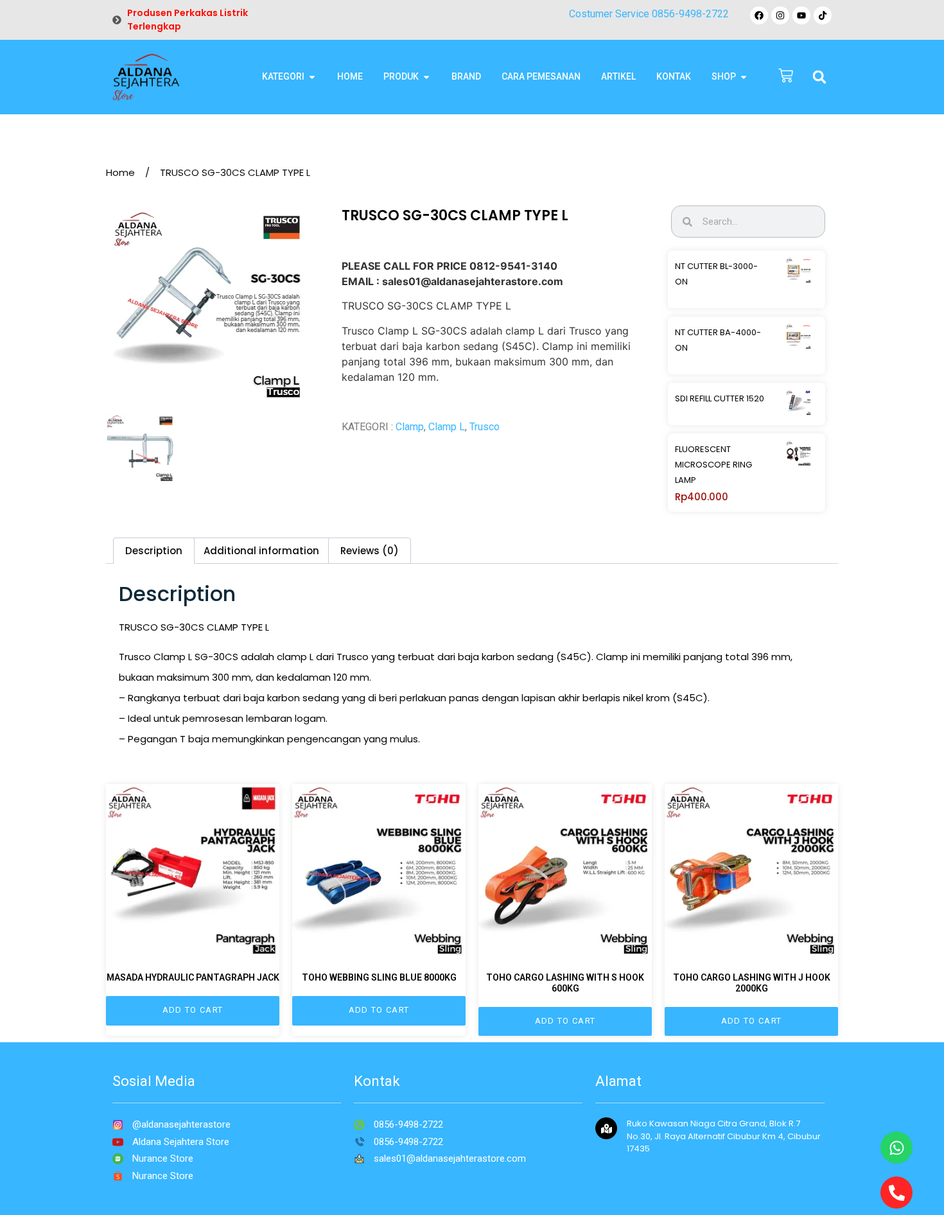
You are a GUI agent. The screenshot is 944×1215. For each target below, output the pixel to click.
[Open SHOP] (743, 76)
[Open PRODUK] (426, 76)
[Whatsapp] (896, 1148)
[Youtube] (801, 15)
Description (153, 550)
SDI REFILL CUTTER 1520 (719, 398)
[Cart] (785, 77)
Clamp (410, 427)
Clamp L (446, 427)
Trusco (484, 427)
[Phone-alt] (896, 1192)
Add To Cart (192, 1010)
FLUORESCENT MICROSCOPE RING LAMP (713, 464)
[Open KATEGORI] (312, 76)
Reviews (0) (369, 550)
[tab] (154, 551)
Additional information (261, 550)
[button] (819, 77)
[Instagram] (780, 15)
